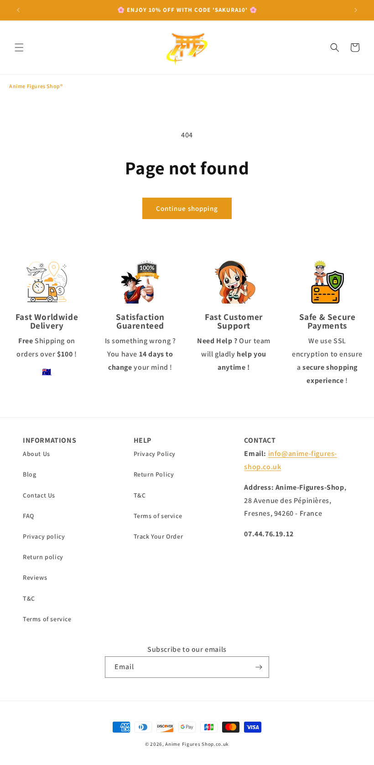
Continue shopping (187, 208)
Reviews (35, 577)
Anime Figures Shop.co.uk (197, 744)
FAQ (28, 516)
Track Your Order (158, 536)
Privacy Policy (155, 454)
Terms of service (47, 619)
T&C (29, 598)
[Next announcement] (356, 10)
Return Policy (154, 474)
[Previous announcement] (18, 10)
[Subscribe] (259, 667)
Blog (29, 474)
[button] (19, 47)
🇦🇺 (47, 372)
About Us (36, 454)
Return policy (43, 557)
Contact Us (39, 495)
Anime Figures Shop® (35, 86)
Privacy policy (44, 536)
